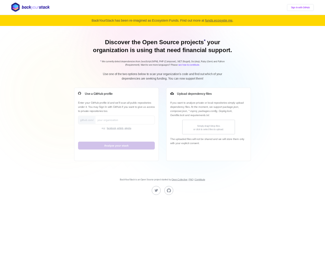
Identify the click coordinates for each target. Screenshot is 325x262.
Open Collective (179, 179)
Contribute (200, 179)
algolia (128, 128)
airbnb (120, 128)
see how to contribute (188, 65)
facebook (111, 128)
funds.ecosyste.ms (219, 20)
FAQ (191, 179)
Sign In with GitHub (300, 7)
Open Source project (150, 179)
